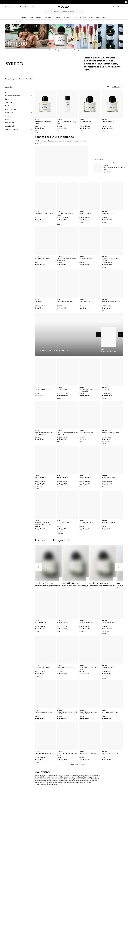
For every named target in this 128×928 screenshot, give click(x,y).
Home (6, 22)
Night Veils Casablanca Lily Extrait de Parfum (44, 433)
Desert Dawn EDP (107, 213)
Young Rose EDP (62, 477)
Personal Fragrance (56, 50)
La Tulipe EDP (106, 389)
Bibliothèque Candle (108, 477)
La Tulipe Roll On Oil (86, 522)
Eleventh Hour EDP (85, 622)
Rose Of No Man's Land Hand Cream (67, 754)
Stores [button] (34, 7)
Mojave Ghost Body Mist (43, 389)
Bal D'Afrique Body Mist (65, 302)
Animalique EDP (62, 622)
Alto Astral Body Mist (86, 433)
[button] (117, 86)
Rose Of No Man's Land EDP (111, 302)
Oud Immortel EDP (108, 667)
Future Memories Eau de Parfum (43, 122)
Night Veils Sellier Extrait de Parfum (88, 668)
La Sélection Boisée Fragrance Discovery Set (67, 259)
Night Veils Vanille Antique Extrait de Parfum (88, 713)
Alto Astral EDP (62, 389)
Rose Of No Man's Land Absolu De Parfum (67, 433)
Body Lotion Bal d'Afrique (110, 753)
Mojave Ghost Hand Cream (88, 753)
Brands (12, 22)
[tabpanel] (64, 427)
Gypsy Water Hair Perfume (66, 667)
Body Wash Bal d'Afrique (110, 712)
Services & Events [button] (10, 7)
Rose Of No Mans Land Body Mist (66, 122)
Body (7, 79)
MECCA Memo (24, 7)
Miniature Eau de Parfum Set (44, 213)
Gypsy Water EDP (85, 213)
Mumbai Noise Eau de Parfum (44, 753)
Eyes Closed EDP (84, 302)
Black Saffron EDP (40, 622)
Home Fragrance (104, 50)
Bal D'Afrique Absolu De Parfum (65, 214)
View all (84, 764)
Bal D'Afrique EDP (85, 122)
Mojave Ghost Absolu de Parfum (110, 259)
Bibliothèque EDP (85, 477)
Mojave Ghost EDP (108, 122)
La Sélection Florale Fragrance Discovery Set (89, 390)
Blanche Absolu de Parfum (110, 433)
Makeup (76, 50)
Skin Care (29, 79)
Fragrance (14, 79)
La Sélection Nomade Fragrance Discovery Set (43, 523)
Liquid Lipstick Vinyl (63, 522)
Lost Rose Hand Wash (42, 258)
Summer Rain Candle (86, 258)
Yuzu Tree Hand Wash (42, 667)
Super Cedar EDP (40, 477)
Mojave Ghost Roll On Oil (110, 522)
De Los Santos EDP (108, 622)
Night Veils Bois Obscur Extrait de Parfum (67, 713)
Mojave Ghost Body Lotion (43, 712)
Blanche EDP (39, 302)
